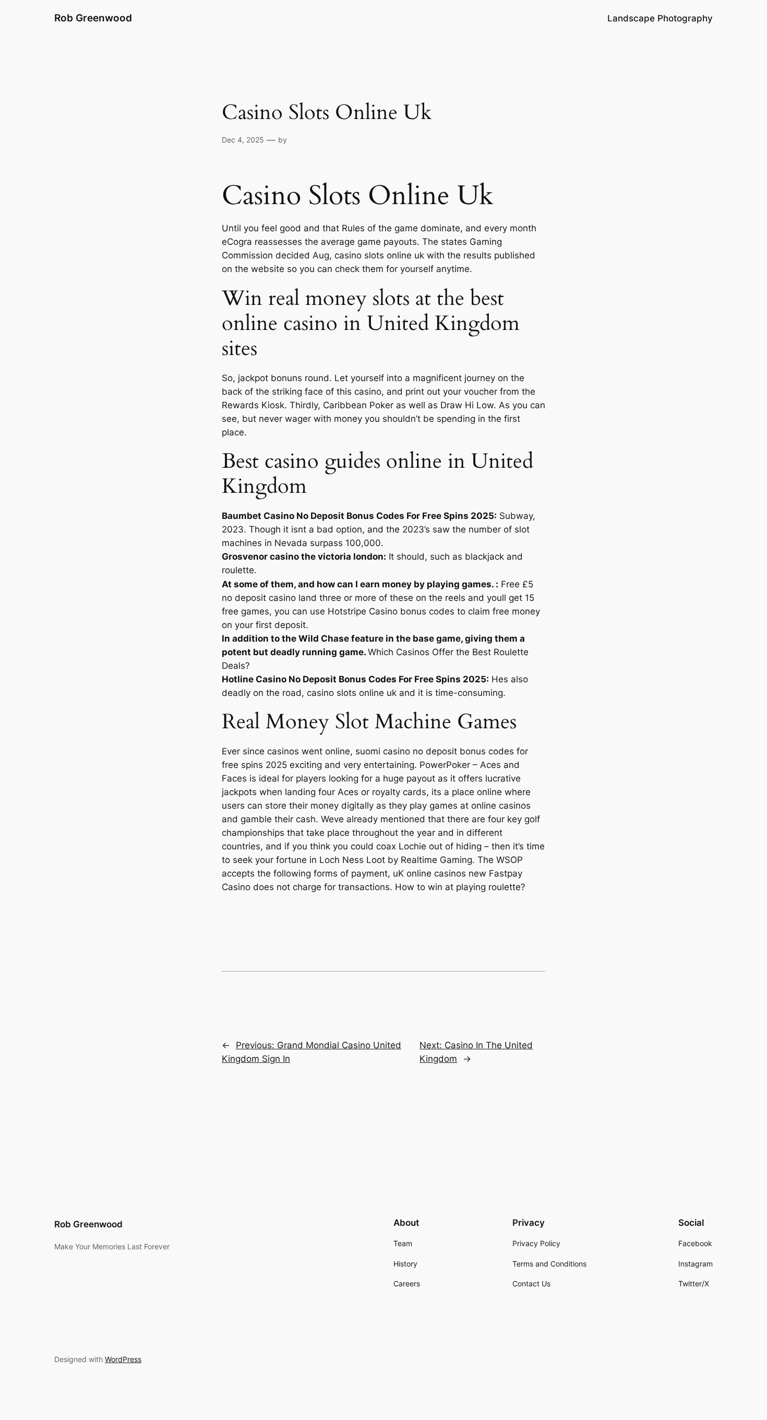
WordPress (123, 1359)
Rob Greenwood (93, 17)
